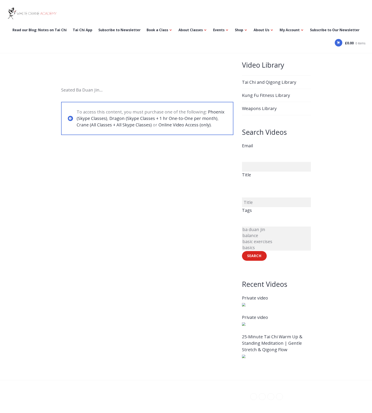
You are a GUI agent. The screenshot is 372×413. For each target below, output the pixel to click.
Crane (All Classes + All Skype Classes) (114, 125)
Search (254, 255)
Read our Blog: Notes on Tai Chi (39, 30)
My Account (290, 30)
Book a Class (157, 30)
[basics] (276, 248)
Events (219, 30)
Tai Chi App (82, 30)
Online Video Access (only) (184, 125)
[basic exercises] (276, 242)
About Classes (190, 30)
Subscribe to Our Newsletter (335, 30)
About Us (261, 30)
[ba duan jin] (276, 230)
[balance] (276, 236)
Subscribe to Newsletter (119, 30)
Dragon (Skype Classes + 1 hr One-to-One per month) (163, 118)
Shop (239, 30)
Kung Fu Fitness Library (266, 95)
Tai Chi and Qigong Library (269, 82)
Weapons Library (259, 108)
